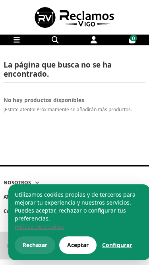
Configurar (117, 245)
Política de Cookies (39, 226)
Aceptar (78, 245)
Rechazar (35, 245)
